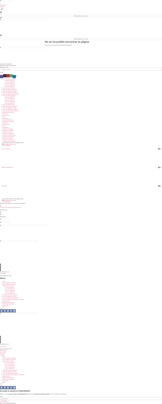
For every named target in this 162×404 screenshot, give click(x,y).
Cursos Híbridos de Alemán (9, 284)
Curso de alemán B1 (10, 83)
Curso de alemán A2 (10, 82)
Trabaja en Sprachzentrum (6, 196)
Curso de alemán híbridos (9, 88)
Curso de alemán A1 (10, 80)
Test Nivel (5, 113)
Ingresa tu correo (4, 67)
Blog (4, 116)
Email (1, 396)
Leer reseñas (3, 273)
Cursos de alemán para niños (9, 91)
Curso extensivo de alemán (6, 154)
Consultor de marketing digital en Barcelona (10, 207)
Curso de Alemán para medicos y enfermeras (13, 299)
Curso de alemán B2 (10, 85)
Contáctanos (6, 118)
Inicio (4, 281)
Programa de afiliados (8, 120)
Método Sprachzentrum (8, 112)
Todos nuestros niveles (8, 285)
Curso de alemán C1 (10, 86)
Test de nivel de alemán (8, 304)
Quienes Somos (6, 115)
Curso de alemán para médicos (10, 92)
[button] (81, 148)
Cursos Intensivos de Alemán (7, 152)
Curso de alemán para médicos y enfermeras (11, 161)
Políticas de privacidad (8, 130)
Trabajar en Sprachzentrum (9, 135)
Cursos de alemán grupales (9, 79)
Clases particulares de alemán (10, 89)
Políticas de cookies (7, 132)
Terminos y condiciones (8, 133)
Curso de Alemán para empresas (10, 298)
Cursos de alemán (6, 148)
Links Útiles (4, 186)
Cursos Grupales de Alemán (9, 282)
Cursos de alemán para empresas (11, 94)
